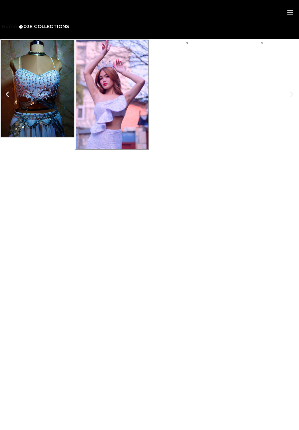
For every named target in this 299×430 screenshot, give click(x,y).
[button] (7, 94)
